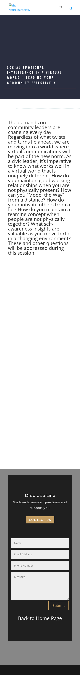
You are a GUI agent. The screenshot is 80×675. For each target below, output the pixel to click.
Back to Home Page (40, 618)
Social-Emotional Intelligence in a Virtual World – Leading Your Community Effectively (34, 75)
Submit (58, 605)
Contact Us (40, 520)
